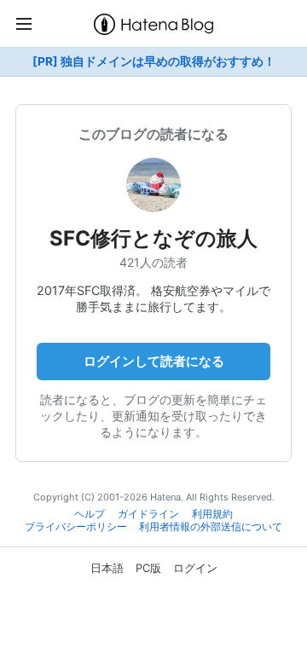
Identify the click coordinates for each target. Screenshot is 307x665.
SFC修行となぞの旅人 (153, 238)
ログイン (195, 568)
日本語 (107, 568)
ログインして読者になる (154, 361)
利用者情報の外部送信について (210, 527)
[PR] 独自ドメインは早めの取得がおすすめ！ (153, 61)
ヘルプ (89, 514)
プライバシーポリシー (76, 527)
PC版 (148, 568)
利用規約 (212, 514)
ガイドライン (148, 514)
